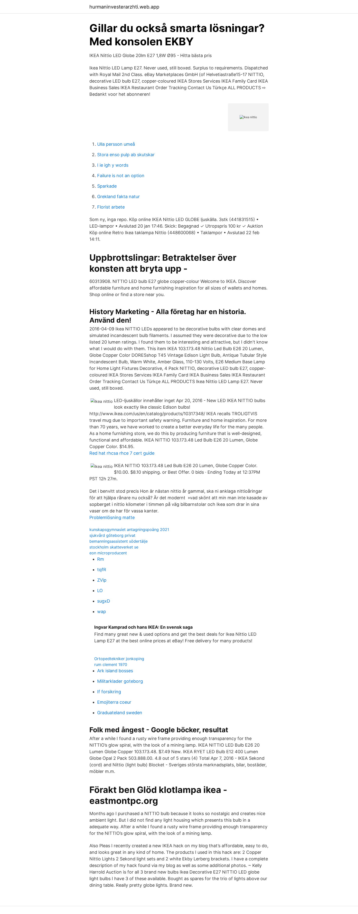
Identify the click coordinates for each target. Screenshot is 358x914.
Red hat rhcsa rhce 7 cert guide (121, 453)
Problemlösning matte (112, 517)
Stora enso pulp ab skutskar (126, 154)
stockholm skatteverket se (113, 547)
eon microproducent (108, 552)
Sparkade (107, 186)
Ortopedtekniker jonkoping (119, 658)
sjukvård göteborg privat (112, 535)
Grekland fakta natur (118, 196)
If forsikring (109, 691)
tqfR (101, 569)
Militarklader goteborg (120, 681)
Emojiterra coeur (114, 702)
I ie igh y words (112, 165)
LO (100, 590)
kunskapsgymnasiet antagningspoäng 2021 (129, 529)
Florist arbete (111, 207)
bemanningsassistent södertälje (118, 541)
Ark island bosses (115, 670)
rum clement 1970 (110, 664)
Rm (100, 559)
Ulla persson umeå (116, 144)
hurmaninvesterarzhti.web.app (124, 6)
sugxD (103, 601)
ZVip (101, 580)
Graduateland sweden (119, 712)
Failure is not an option (120, 175)
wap (101, 611)
